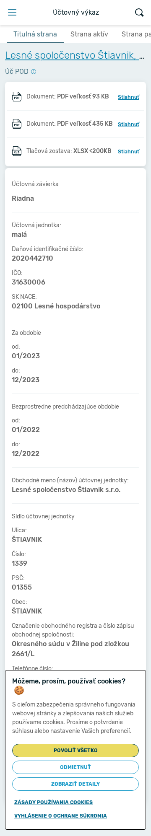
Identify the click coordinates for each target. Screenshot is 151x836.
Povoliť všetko (76, 750)
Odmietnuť (75, 767)
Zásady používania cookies (53, 802)
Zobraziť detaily (75, 784)
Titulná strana (35, 34)
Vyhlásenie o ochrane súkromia (60, 816)
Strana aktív (89, 34)
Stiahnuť (128, 97)
